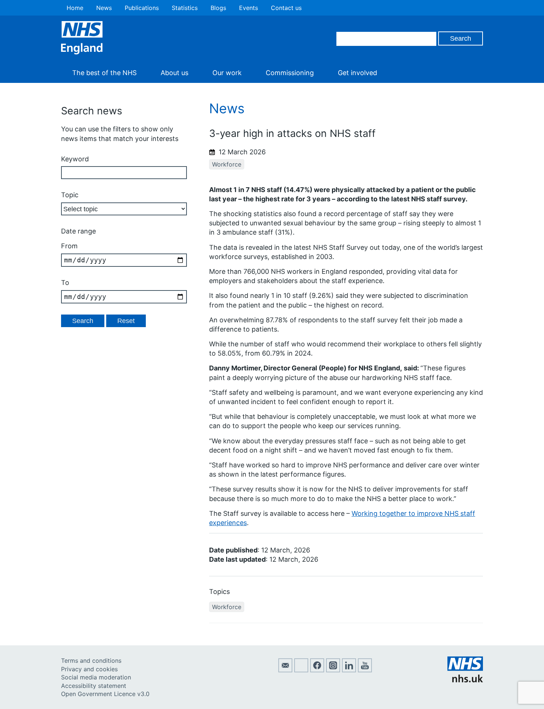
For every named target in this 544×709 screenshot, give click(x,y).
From (69, 246)
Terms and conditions (91, 660)
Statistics (185, 7)
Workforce (226, 164)
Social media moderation (96, 677)
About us (174, 73)
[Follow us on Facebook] (317, 670)
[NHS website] (465, 680)
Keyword (75, 159)
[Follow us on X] (301, 670)
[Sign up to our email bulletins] (285, 670)
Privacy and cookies (89, 669)
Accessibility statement (93, 685)
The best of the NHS (104, 73)
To (65, 282)
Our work (227, 73)
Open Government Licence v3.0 (105, 694)
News (104, 7)
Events (248, 7)
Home (75, 7)
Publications (142, 7)
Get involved (357, 73)
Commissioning (290, 73)
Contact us (286, 7)
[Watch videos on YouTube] (365, 670)
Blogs (218, 7)
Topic (69, 195)
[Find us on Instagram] (333, 670)
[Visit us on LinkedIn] (349, 670)
